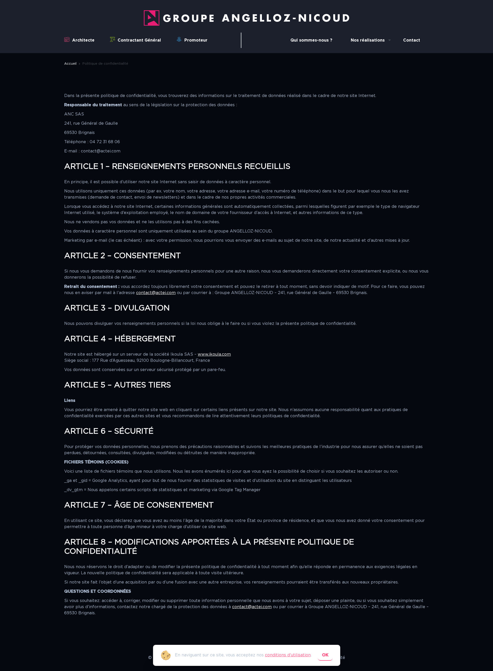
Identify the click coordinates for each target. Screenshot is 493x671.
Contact (411, 40)
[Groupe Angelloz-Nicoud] (246, 24)
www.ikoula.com (214, 354)
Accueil (70, 63)
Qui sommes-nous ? (311, 40)
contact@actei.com (156, 293)
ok (325, 655)
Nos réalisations (368, 40)
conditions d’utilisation (288, 655)
